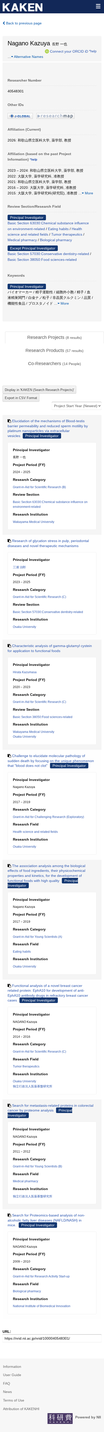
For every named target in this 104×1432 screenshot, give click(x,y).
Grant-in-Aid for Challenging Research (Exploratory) (48, 817)
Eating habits (58, 229)
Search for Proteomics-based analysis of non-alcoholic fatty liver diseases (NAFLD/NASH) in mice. (46, 1220)
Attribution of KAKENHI (21, 1409)
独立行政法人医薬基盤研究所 (32, 1086)
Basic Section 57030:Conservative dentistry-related (48, 254)
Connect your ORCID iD (69, 51)
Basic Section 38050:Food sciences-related (42, 260)
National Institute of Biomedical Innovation (41, 1306)
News (7, 1392)
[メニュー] (97, 6)
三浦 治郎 (19, 567)
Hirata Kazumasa (25, 672)
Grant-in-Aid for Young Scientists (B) (37, 1166)
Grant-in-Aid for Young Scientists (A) (37, 937)
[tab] (54, 338)
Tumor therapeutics (66, 234)
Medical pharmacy (22, 240)
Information (12, 1367)
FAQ (6, 1383)
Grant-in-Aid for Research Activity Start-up (41, 1276)
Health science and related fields (35, 832)
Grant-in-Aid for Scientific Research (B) (39, 487)
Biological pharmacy (56, 240)
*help (92, 51)
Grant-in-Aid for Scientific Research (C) (39, 597)
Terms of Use (13, 1400)
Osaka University (24, 627)
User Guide (12, 1375)
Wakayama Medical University (33, 522)
